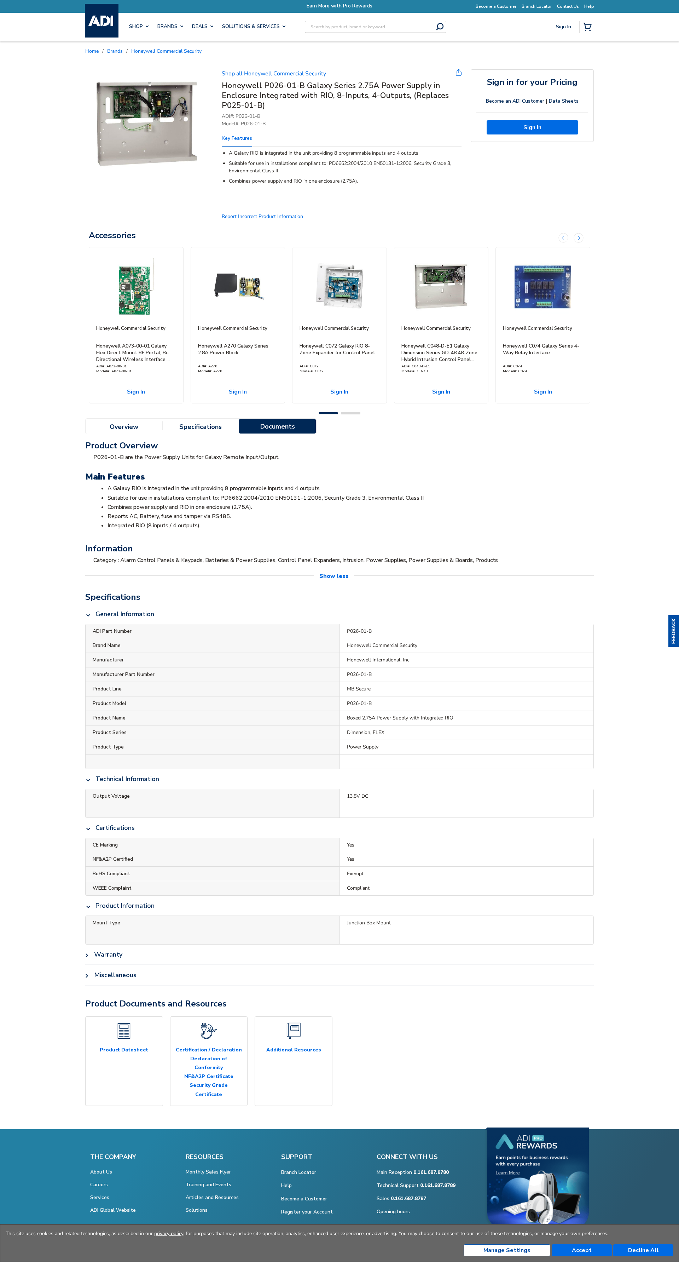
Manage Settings (506, 1250)
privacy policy (168, 1233)
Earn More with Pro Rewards (339, 5)
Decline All (643, 1250)
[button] (673, 631)
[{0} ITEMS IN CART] (588, 28)
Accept (582, 1250)
